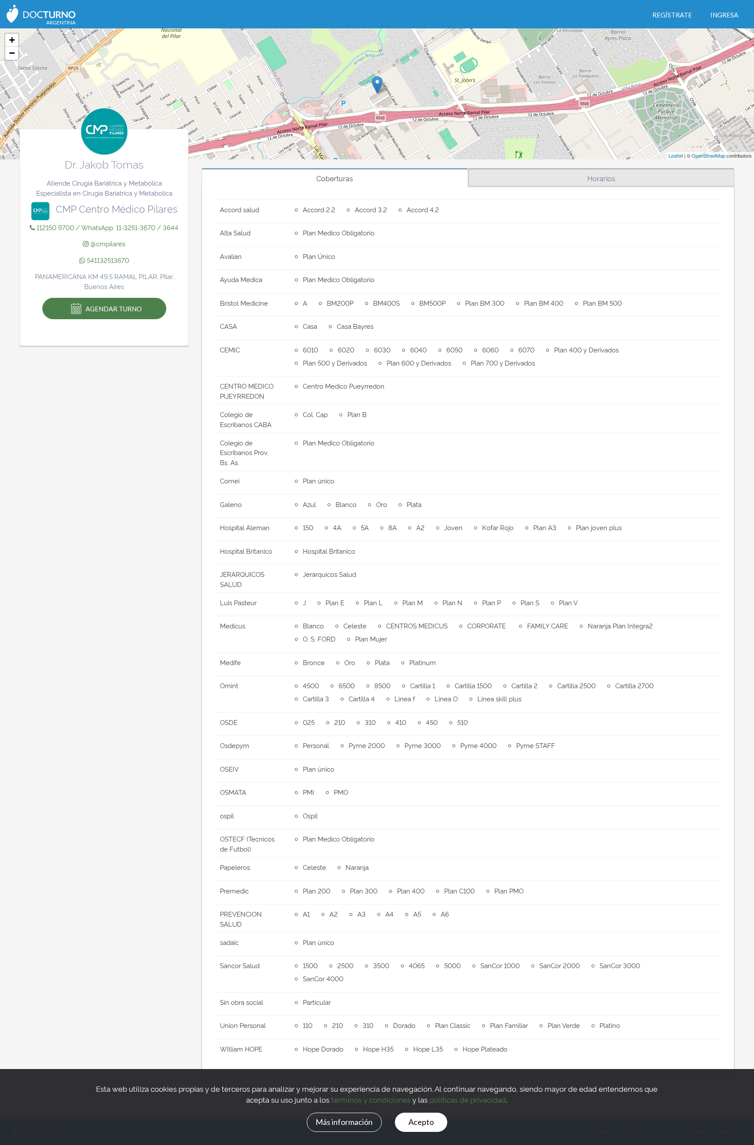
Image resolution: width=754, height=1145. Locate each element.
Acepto (421, 1122)
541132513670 (107, 260)
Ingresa (724, 15)
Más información (344, 1122)
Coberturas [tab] (334, 178)
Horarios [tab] (601, 178)
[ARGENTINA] (41, 13)
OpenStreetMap (708, 155)
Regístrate (672, 15)
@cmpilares (107, 243)
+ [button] (12, 39)
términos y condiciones (371, 1099)
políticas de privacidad (467, 1099)
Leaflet (675, 155)
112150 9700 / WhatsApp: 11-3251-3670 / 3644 (106, 227)
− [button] (12, 53)
